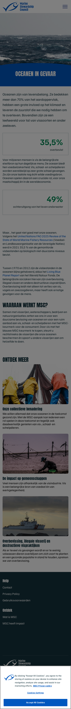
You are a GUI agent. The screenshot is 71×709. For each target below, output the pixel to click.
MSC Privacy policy (42, 685)
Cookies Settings (35, 692)
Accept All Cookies (35, 702)
